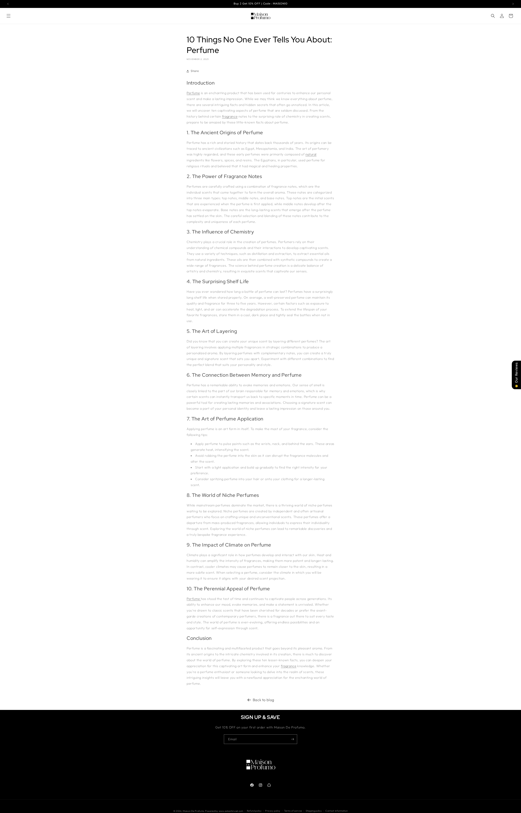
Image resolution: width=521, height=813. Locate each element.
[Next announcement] (513, 4)
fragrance (230, 116)
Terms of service (293, 810)
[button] (8, 15)
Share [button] (195, 71)
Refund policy (254, 810)
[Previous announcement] (7, 4)
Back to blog (263, 699)
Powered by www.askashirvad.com (224, 811)
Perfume (193, 93)
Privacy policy (272, 810)
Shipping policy (314, 810)
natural (310, 154)
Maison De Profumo (193, 811)
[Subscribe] (292, 739)
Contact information (336, 810)
